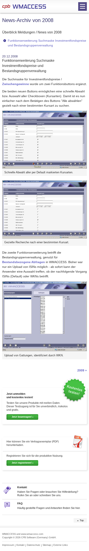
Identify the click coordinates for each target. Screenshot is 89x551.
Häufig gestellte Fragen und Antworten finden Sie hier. (48, 508)
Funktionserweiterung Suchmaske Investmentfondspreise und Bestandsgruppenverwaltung (47, 43)
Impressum (8, 545)
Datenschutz (33, 545)
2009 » (82, 370)
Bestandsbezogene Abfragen (23, 262)
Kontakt (22, 487)
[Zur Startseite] (24, 6)
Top (82, 520)
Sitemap (47, 545)
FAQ (19, 503)
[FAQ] (7, 509)
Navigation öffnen (82, 6)
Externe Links (60, 545)
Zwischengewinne (15, 84)
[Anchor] (64, 32)
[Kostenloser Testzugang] (74, 401)
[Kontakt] (7, 492)
